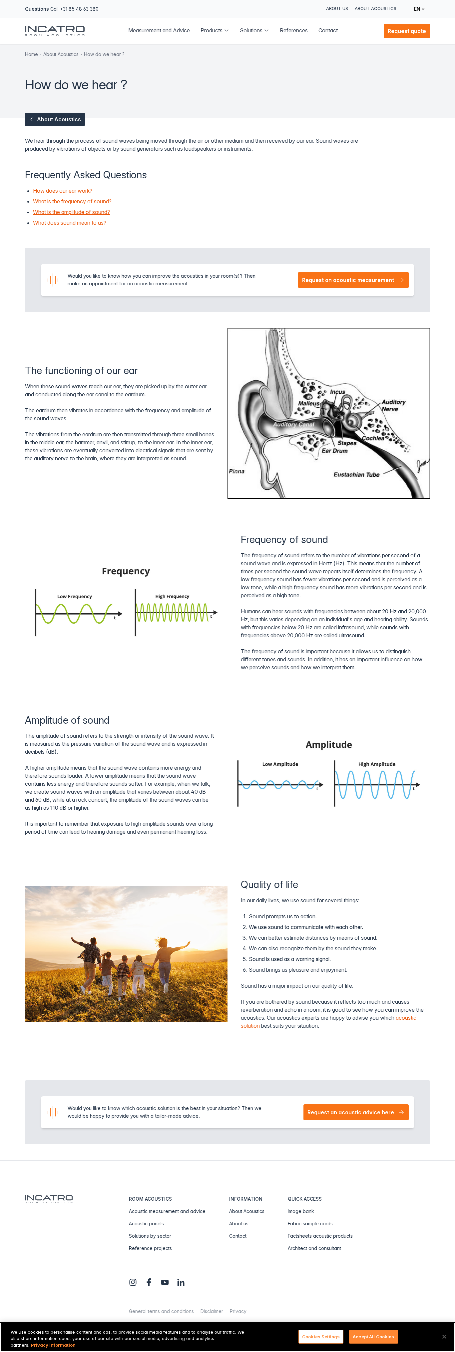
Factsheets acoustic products (320, 1236)
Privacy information (53, 1345)
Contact (237, 1236)
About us (337, 8)
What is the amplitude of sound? (71, 212)
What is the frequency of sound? (72, 201)
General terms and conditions (161, 1311)
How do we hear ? (104, 54)
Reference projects (150, 1248)
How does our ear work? (62, 190)
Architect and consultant (314, 1248)
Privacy (238, 1311)
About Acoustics (375, 8)
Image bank (301, 1211)
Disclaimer (212, 1311)
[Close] (444, 1336)
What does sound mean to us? (69, 222)
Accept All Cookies (373, 1336)
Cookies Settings (321, 1336)
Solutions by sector (150, 1236)
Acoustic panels (146, 1223)
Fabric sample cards (310, 1223)
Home (31, 54)
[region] (227, 1337)
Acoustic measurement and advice (167, 1211)
